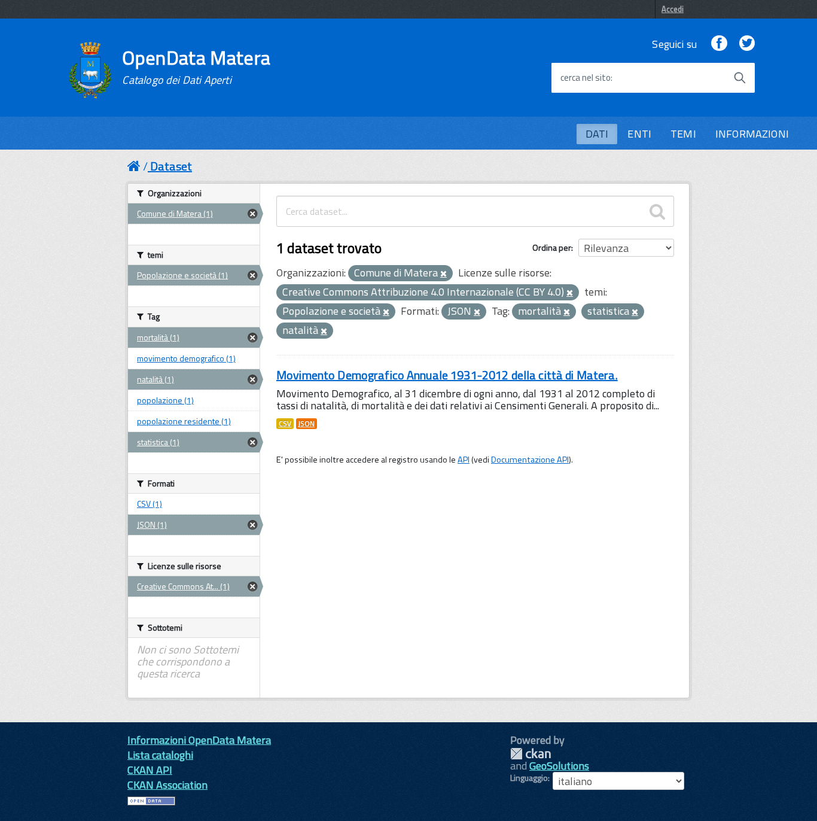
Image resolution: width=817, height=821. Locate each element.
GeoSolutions (559, 766)
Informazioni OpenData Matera (199, 740)
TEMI (683, 134)
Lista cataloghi (160, 755)
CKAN (530, 753)
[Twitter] (747, 44)
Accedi (672, 9)
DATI (597, 134)
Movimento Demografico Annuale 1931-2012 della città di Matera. (447, 375)
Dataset (171, 166)
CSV (285, 423)
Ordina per (551, 247)
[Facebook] (719, 44)
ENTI (639, 134)
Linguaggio (529, 778)
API (464, 459)
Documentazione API (530, 459)
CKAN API (149, 770)
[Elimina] (443, 274)
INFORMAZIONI (752, 134)
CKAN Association (167, 785)
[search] (657, 211)
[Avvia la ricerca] (740, 78)
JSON (306, 423)
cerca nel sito (585, 78)
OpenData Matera (196, 67)
